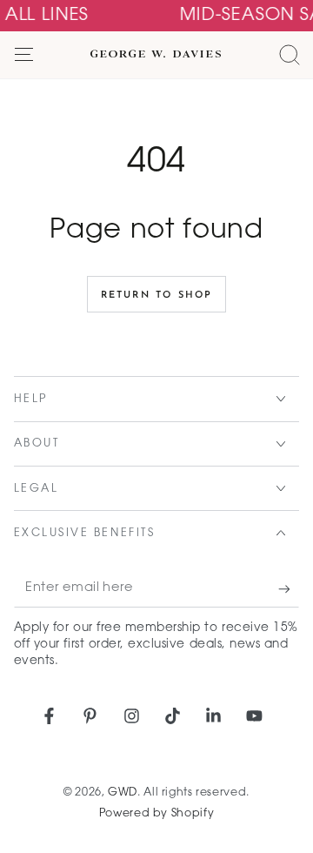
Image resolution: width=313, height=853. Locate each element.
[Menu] (24, 55)
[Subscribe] (288, 589)
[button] (289, 55)
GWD (122, 793)
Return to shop (157, 295)
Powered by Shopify (156, 814)
